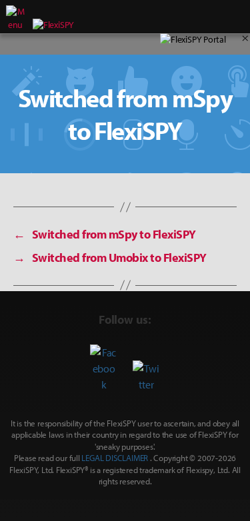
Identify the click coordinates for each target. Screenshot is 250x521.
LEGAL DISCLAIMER (114, 457)
